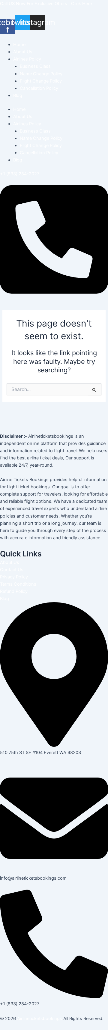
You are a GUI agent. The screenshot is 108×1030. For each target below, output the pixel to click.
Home (19, 44)
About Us (22, 52)
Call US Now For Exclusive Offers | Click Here (46, 3)
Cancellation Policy (39, 88)
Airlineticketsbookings (39, 1018)
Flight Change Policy (41, 81)
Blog (17, 95)
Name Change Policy (41, 74)
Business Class (35, 66)
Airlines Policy (27, 59)
